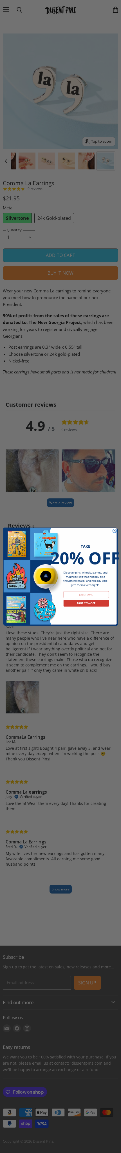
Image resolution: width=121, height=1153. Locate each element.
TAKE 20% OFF (86, 603)
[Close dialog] (114, 530)
